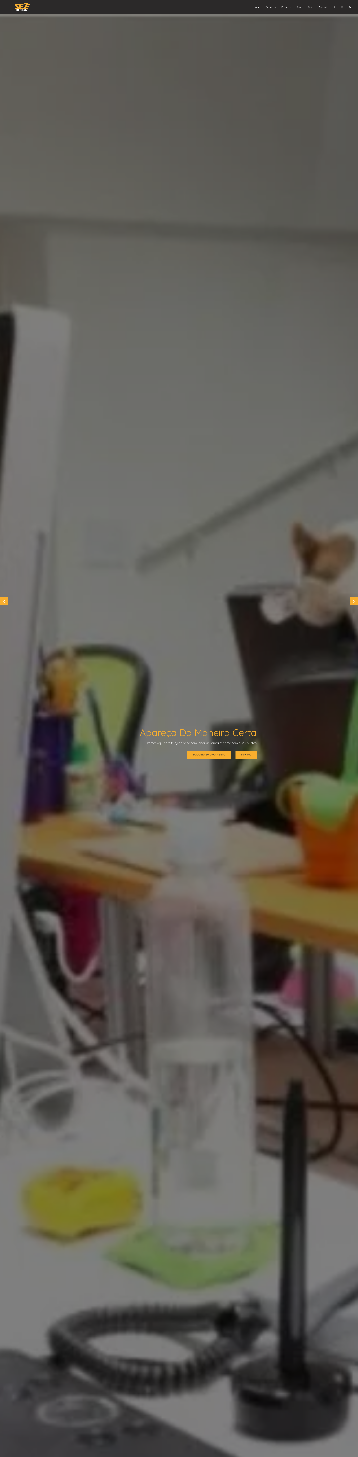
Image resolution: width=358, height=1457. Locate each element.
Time (310, 7)
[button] (4, 601)
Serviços (271, 7)
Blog (299, 7)
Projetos (286, 7)
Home (257, 7)
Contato (323, 7)
